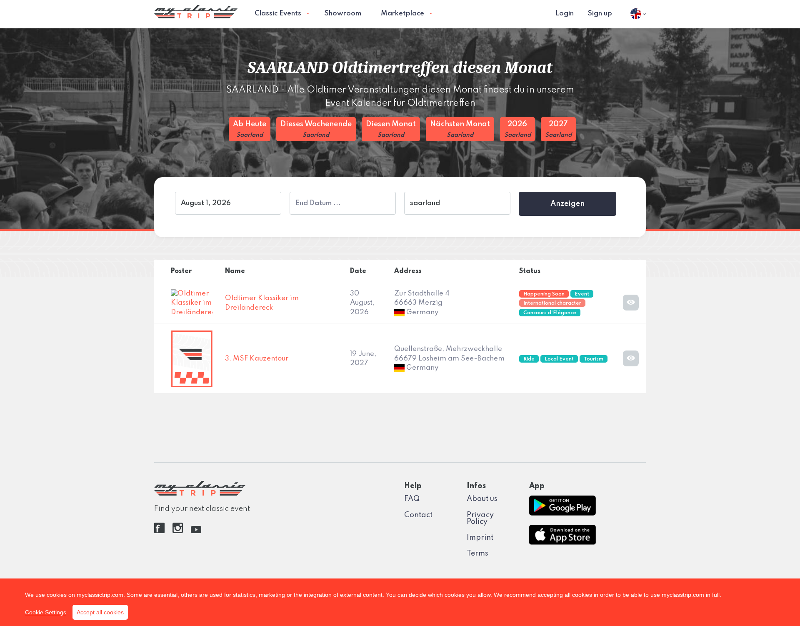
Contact (418, 515)
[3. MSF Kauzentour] (191, 358)
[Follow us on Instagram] (177, 531)
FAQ (412, 499)
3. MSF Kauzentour (256, 358)
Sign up (600, 13)
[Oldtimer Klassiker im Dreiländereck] (191, 302)
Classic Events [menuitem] (278, 13)
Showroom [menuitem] (342, 13)
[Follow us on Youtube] (196, 531)
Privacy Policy (480, 518)
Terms (477, 553)
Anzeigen (567, 204)
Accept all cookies (100, 612)
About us (482, 499)
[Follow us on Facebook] (159, 531)
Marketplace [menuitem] (402, 13)
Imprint (480, 537)
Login (564, 13)
